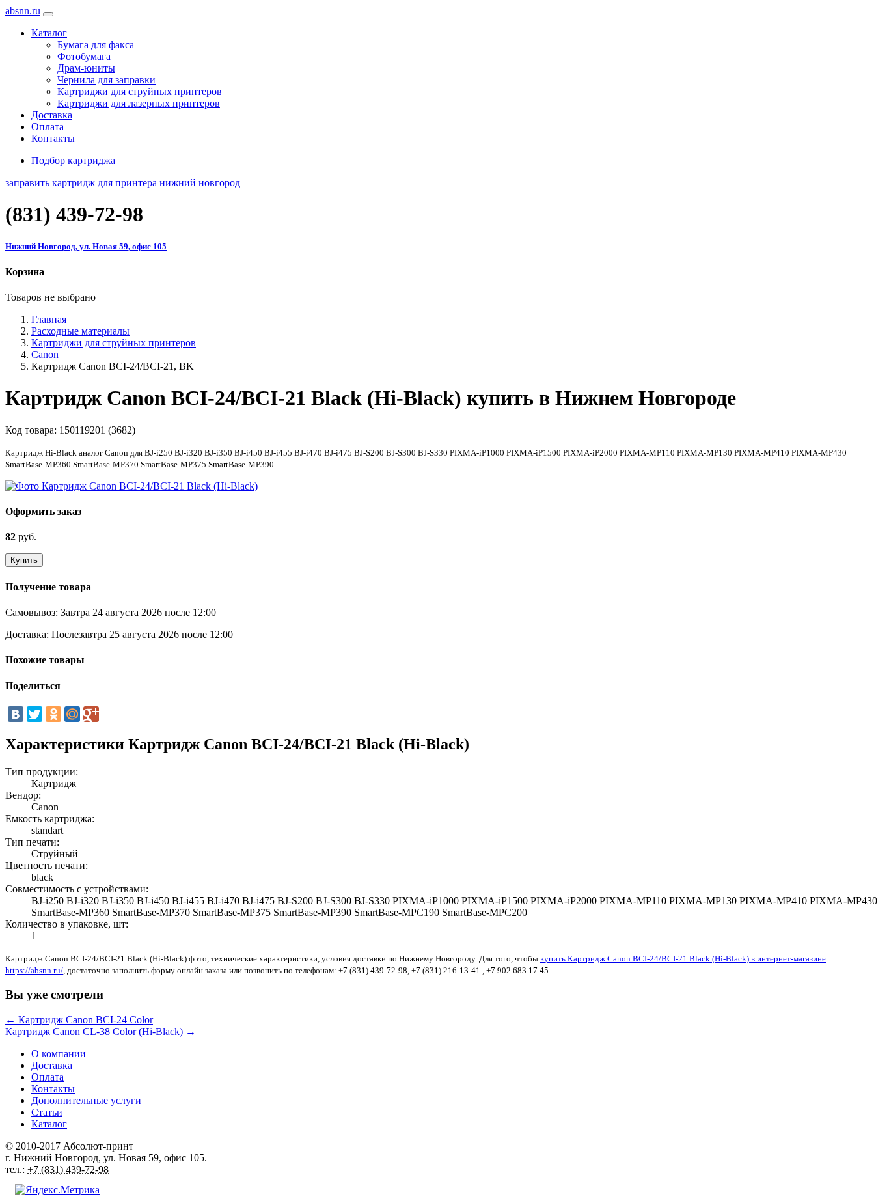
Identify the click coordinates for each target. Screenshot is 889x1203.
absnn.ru (22, 10)
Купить (24, 560)
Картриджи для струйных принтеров (139, 91)
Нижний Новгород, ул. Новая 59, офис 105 (86, 246)
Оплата (47, 126)
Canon (45, 354)
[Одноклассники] (53, 714)
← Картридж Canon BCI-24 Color (79, 1019)
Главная (48, 319)
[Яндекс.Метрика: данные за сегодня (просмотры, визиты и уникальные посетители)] (57, 1190)
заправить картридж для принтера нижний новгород (122, 182)
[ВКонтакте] (15, 714)
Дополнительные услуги (86, 1100)
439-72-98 (74, 214)
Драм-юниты (86, 68)
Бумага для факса (95, 44)
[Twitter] (34, 714)
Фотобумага (84, 56)
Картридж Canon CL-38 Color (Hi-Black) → (100, 1031)
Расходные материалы (80, 331)
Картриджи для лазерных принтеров (138, 103)
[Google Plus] (91, 714)
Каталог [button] (49, 32)
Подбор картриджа (73, 160)
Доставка (51, 114)
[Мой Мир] (72, 714)
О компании (58, 1053)
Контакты (53, 138)
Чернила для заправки (106, 79)
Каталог (49, 1123)
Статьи (46, 1112)
